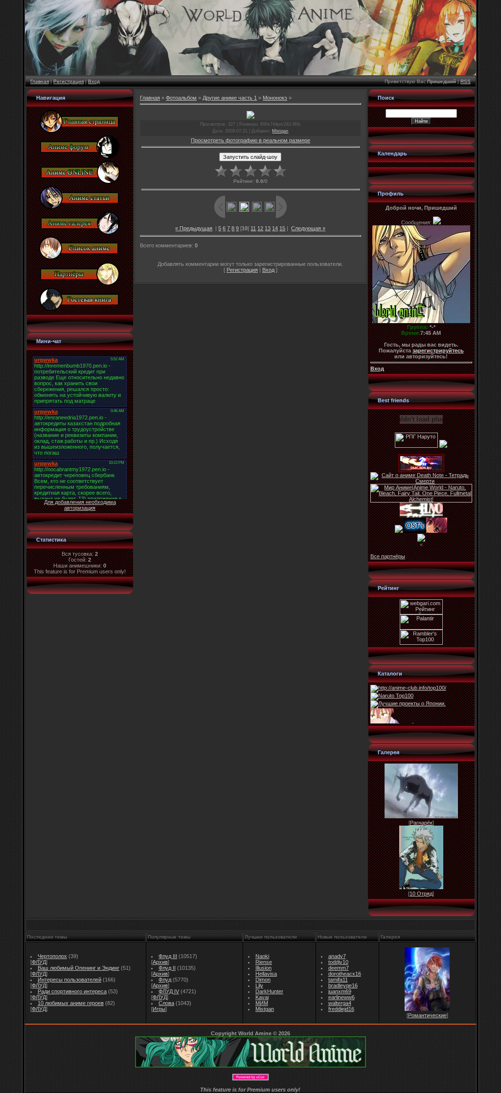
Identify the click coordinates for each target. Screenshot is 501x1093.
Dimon (263, 980)
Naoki (262, 956)
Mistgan (280, 131)
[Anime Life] (399, 531)
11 (253, 228)
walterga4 (339, 1003)
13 (268, 228)
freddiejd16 (341, 1009)
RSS (465, 81)
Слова (166, 1003)
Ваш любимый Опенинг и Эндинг (78, 968)
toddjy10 (338, 962)
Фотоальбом (181, 98)
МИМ (261, 1003)
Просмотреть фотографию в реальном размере (250, 140)
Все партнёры (387, 556)
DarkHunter (269, 991)
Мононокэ (275, 98)
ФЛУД (39, 962)
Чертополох (52, 956)
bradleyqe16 (343, 985)
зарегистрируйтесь (438, 350)
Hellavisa (266, 974)
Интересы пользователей (69, 980)
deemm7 (338, 968)
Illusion (263, 968)
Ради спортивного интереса (72, 991)
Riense (263, 962)
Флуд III (168, 956)
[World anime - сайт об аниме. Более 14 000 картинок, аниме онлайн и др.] (250, 1066)
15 (282, 228)
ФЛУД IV (169, 991)
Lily (259, 985)
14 (275, 228)
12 (260, 228)
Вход (94, 81)
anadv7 (337, 956)
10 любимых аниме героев (71, 1003)
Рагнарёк (421, 823)
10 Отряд (421, 893)
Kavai (262, 997)
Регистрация (68, 81)
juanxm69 (339, 991)
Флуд (165, 980)
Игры (159, 1009)
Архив (160, 962)
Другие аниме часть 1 (230, 98)
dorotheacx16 (344, 974)
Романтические (427, 1015)
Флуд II (167, 968)
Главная (39, 81)
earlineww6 (341, 997)
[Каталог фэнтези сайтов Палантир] (421, 628)
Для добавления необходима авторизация (80, 505)
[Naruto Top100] (391, 696)
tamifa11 (338, 980)
